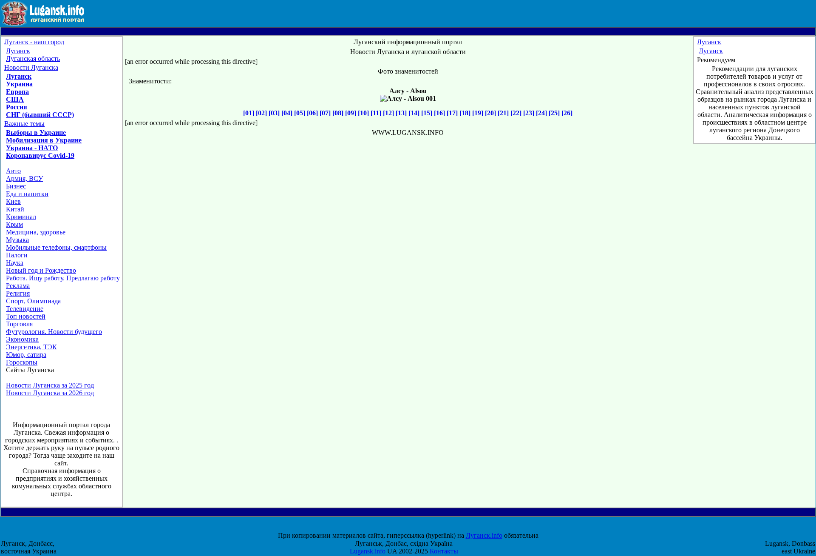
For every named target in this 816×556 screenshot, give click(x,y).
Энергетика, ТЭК (31, 347)
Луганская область (33, 58)
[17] (452, 113)
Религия (18, 293)
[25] (554, 113)
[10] (363, 113)
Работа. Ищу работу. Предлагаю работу (63, 278)
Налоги (17, 255)
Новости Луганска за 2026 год (50, 392)
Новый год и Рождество (41, 270)
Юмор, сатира (26, 354)
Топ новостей (25, 316)
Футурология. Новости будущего (54, 331)
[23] (528, 113)
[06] (312, 113)
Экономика (22, 339)
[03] (274, 113)
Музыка (17, 239)
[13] (401, 113)
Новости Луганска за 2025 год (50, 385)
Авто (13, 170)
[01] (248, 113)
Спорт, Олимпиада (33, 301)
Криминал (21, 216)
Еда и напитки (27, 193)
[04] (286, 113)
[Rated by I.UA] (415, 527)
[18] (464, 113)
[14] (413, 113)
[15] (426, 113)
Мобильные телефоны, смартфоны (56, 247)
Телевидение (24, 308)
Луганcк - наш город (34, 42)
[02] (261, 113)
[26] (566, 113)
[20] (490, 113)
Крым (14, 224)
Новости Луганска (31, 67)
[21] (503, 113)
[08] (337, 113)
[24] (541, 113)
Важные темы (24, 123)
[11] (376, 113)
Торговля (19, 324)
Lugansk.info (367, 551)
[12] (388, 113)
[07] (325, 113)
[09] (350, 113)
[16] (439, 113)
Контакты (444, 551)
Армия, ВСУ (24, 178)
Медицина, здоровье (35, 232)
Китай (15, 209)
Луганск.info (484, 535)
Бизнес (16, 186)
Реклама (18, 285)
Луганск (18, 50)
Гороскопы (21, 362)
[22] (515, 113)
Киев (13, 201)
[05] (299, 113)
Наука (14, 262)
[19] (477, 113)
